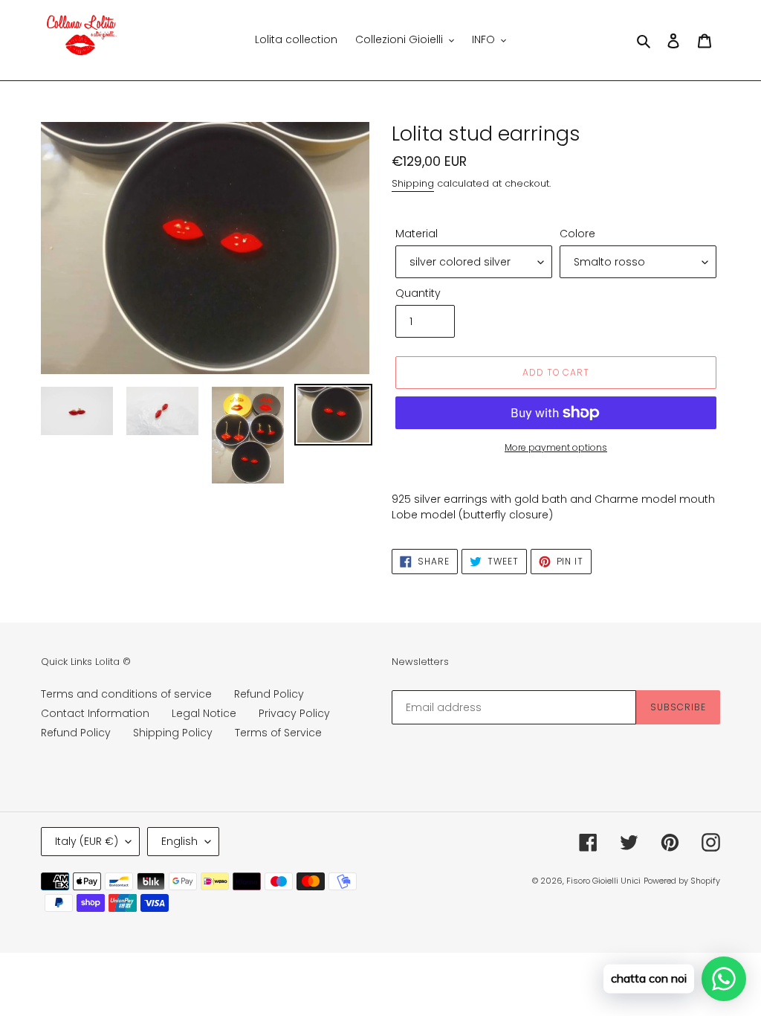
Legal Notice (204, 713)
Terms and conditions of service (126, 694)
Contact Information (95, 713)
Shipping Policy (173, 732)
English (179, 841)
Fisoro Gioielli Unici (603, 881)
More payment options (556, 447)
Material (416, 233)
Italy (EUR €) (86, 841)
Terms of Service (278, 732)
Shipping (413, 183)
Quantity (418, 293)
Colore (577, 233)
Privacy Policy (294, 713)
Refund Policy (269, 694)
